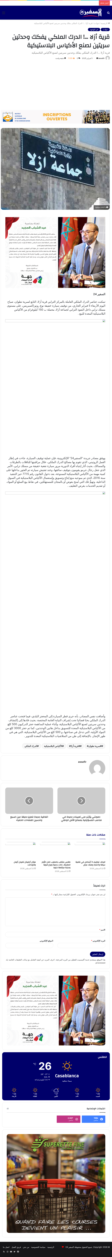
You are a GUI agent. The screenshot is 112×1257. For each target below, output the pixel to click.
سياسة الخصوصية (38, 1247)
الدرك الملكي (30, 746)
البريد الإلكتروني (98, 941)
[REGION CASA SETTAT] (55, 252)
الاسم (102, 930)
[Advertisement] (56, 85)
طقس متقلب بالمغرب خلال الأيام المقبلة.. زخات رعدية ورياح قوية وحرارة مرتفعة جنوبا (56, 865)
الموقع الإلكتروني (46, 941)
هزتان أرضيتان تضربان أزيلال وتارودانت (25, 863)
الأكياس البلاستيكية (53, 746)
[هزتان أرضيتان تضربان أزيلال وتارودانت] (20, 850)
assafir (102, 58)
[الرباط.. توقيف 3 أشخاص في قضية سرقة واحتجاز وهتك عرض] (90, 850)
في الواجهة (94, 29)
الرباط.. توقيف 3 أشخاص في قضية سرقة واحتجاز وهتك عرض (90, 863)
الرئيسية (104, 23)
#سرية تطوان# (94, 746)
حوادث (96, 23)
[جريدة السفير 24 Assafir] (90, 13)
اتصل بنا (6, 1247)
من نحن (26, 1247)
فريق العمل (16, 1247)
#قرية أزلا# (74, 746)
